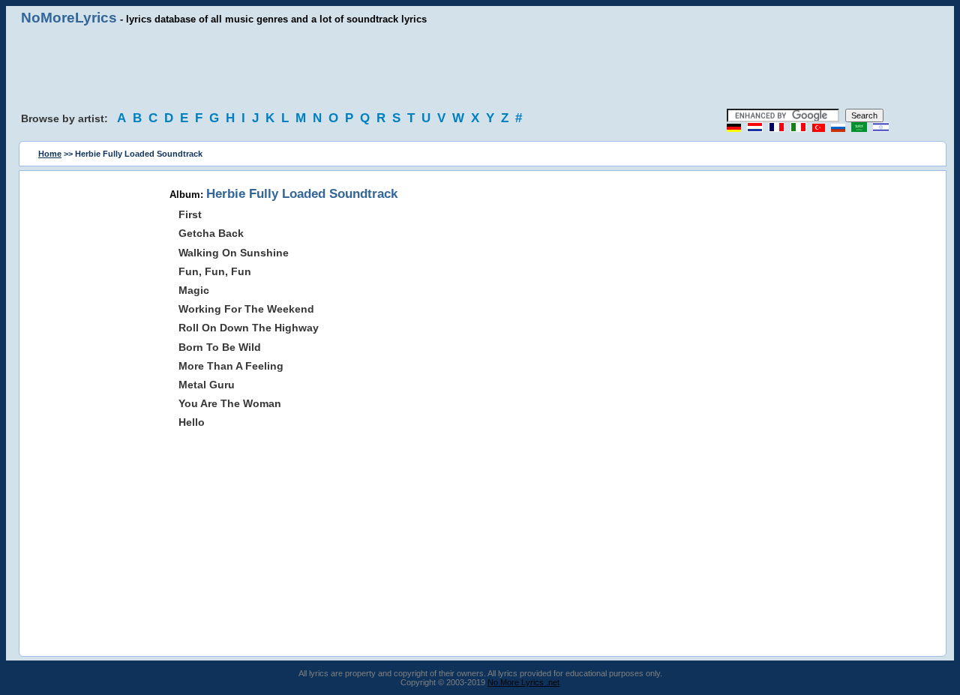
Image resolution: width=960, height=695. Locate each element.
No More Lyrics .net (524, 682)
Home (50, 153)
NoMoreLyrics (69, 17)
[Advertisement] (480, 67)
